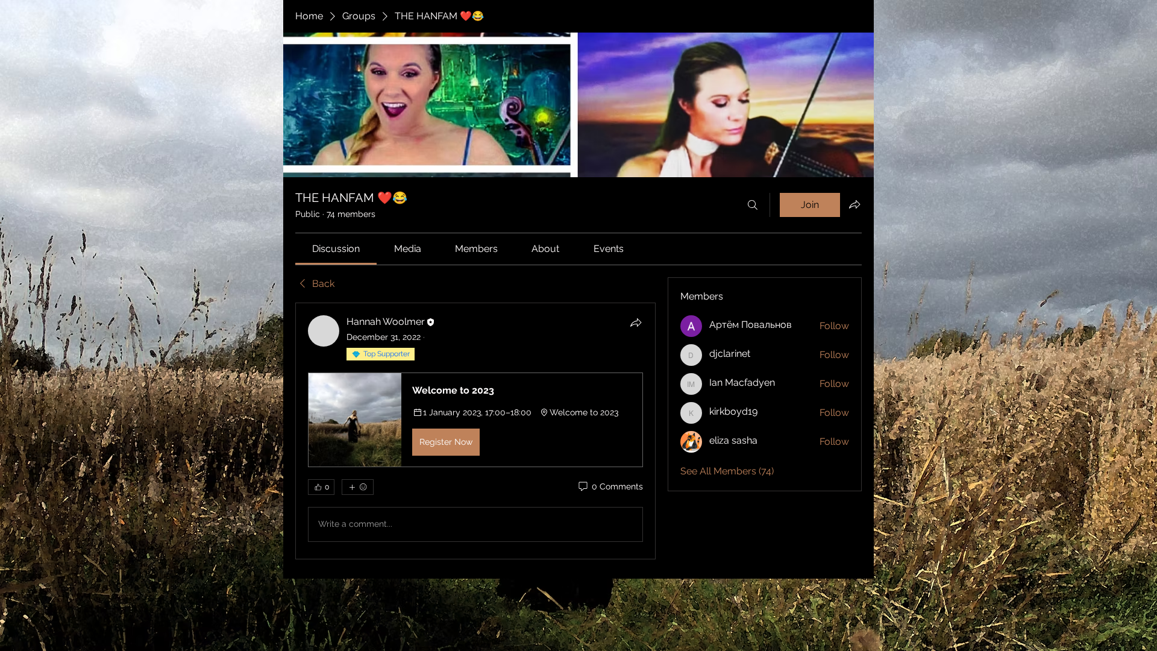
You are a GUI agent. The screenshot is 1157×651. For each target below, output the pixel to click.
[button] (475, 420)
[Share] (636, 322)
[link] (336, 248)
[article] (475, 431)
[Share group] (854, 204)
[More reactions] (358, 487)
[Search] (752, 205)
